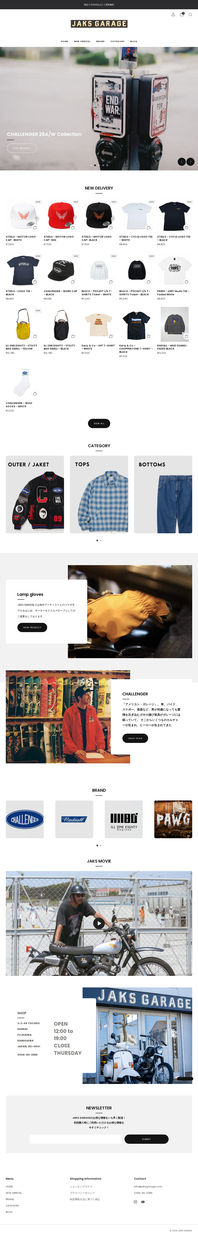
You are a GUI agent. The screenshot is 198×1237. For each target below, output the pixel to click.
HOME (64, 41)
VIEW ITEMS (20, 148)
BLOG (133, 41)
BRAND (100, 41)
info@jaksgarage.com (148, 1186)
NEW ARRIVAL (82, 41)
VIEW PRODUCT (32, 627)
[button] (91, 165)
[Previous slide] (182, 162)
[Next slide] (190, 162)
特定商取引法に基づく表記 (85, 1199)
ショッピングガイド (81, 1186)
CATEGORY (117, 41)
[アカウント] (173, 14)
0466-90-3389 (143, 1193)
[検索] (190, 14)
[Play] (99, 923)
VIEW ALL (99, 423)
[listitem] (99, 4)
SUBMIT (146, 1139)
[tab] (97, 540)
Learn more (135, 738)
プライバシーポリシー (82, 1193)
